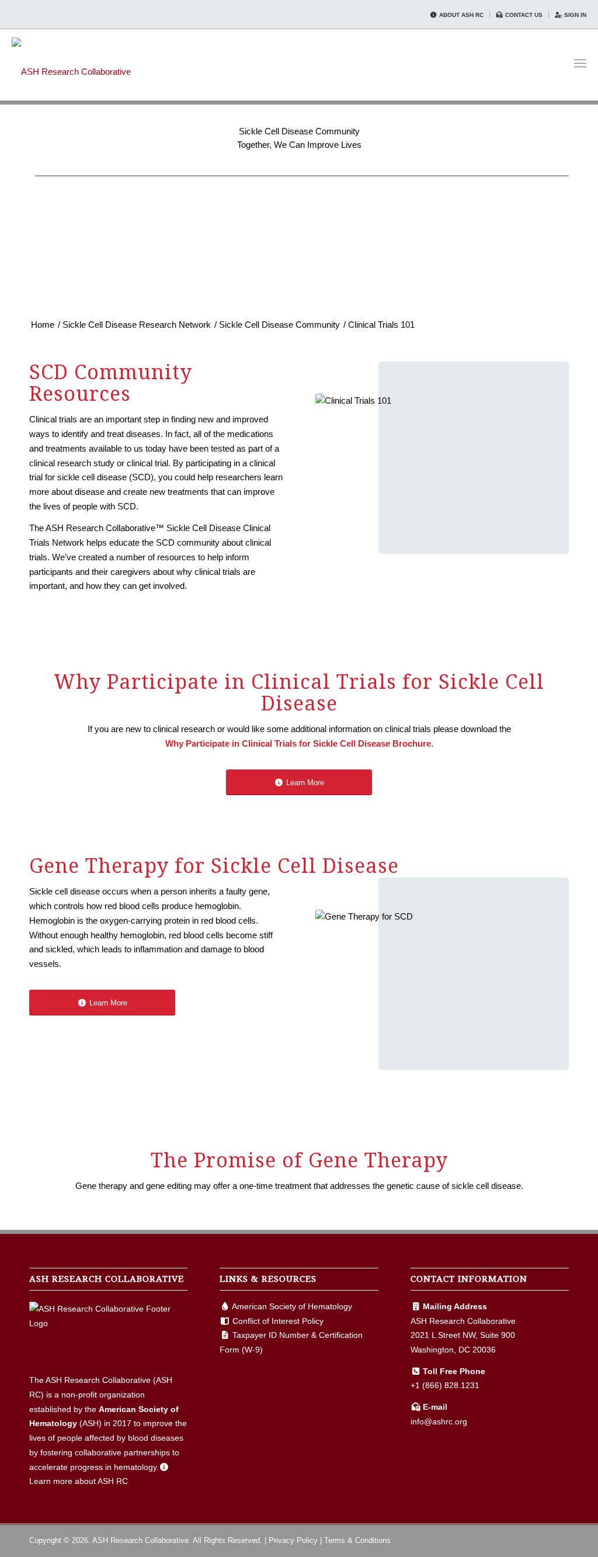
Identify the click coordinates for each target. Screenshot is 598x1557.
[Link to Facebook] (525, 1539)
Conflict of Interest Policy (278, 1321)
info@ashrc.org (439, 1421)
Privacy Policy (293, 1540)
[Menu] (580, 63)
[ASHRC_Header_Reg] (71, 63)
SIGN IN (574, 15)
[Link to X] (542, 1539)
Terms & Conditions (357, 1540)
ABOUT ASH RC (460, 15)
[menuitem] (457, 15)
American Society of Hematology (292, 1306)
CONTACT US (523, 15)
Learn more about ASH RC (78, 1481)
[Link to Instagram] (560, 1539)
